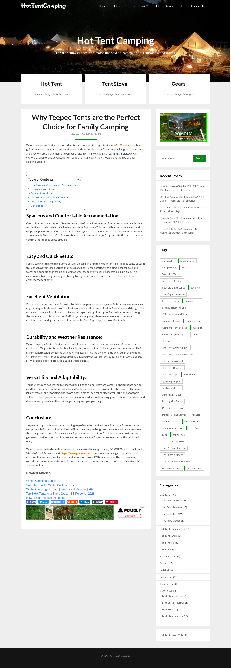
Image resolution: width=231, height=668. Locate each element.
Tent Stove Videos (172, 454)
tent (164, 434)
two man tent (194, 468)
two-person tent (171, 468)
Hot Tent (118, 5)
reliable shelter (170, 421)
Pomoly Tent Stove (173, 407)
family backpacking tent (175, 334)
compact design (171, 321)
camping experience (173, 294)
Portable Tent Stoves (174, 414)
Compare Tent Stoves (174, 327)
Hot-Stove (166, 549)
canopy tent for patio (174, 307)
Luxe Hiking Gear (171, 394)
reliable (196, 414)
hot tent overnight (172, 361)
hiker (197, 334)
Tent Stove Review (173, 441)
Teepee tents (128, 145)
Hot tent (167, 341)
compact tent (193, 321)
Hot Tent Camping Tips (193, 5)
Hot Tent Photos (171, 500)
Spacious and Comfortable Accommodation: (56, 185)
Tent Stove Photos (172, 595)
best (184, 267)
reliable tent (191, 421)
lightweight (190, 374)
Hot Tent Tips (170, 374)
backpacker (168, 260)
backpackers (187, 260)
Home (102, 5)
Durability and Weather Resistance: (51, 197)
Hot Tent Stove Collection (174, 635)
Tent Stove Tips (171, 609)
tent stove (179, 434)
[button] (77, 180)
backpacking (169, 267)
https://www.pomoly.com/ (76, 453)
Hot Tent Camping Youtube (177, 354)
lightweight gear (171, 381)
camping (195, 287)
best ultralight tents (173, 287)
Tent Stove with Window (176, 461)
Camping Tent (192, 300)
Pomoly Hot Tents (172, 401)
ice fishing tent (168, 556)
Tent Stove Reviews (173, 602)
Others (164, 563)
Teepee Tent (167, 583)
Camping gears (170, 300)
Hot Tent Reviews (172, 367)
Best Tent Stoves (172, 280)
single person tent (172, 428)
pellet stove (166, 570)
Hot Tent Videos (171, 520)
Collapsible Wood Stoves (176, 314)
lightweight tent (171, 387)
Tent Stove (139, 5)
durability (198, 327)
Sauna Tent (166, 577)
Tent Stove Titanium (174, 448)
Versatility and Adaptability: (46, 201)
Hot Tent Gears (164, 5)
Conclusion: (37, 205)
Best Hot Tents (171, 274)
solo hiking (194, 428)
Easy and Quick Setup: (43, 189)
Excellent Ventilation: (43, 193)
